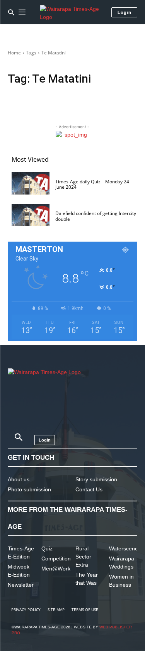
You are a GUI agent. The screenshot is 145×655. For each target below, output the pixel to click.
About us (18, 479)
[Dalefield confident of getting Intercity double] (30, 215)
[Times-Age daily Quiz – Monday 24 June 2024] (30, 183)
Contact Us (88, 489)
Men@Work (55, 568)
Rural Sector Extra (83, 556)
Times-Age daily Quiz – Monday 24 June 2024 (92, 184)
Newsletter (21, 585)
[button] (11, 12)
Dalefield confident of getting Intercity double (95, 216)
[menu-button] (22, 12)
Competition (56, 558)
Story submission (96, 479)
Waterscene (123, 548)
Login (124, 12)
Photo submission (29, 489)
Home (14, 52)
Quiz (47, 548)
